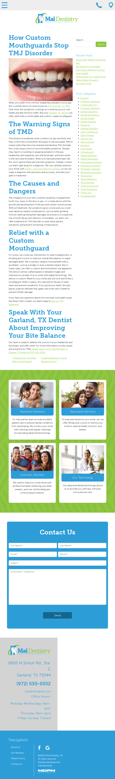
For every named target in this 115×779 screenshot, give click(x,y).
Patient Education (89, 159)
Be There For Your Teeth (88, 66)
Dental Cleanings (89, 111)
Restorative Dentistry (91, 172)
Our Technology (82, 477)
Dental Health (87, 118)
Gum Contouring (89, 132)
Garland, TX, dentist (58, 112)
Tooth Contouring (89, 186)
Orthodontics (87, 152)
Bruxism (85, 98)
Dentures (85, 125)
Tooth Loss (86, 192)
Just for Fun (86, 138)
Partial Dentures (89, 155)
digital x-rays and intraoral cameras (42, 168)
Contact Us (16, 764)
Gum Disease (87, 135)
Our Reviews (17, 752)
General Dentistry (89, 128)
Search (79, 40)
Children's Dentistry (90, 101)
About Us (15, 747)
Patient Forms (18, 758)
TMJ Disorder (87, 182)
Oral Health (86, 148)
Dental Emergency (90, 115)
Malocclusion (87, 142)
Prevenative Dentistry (91, 162)
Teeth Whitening (89, 179)
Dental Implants (88, 121)
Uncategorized (88, 196)
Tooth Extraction (89, 189)
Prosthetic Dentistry (91, 169)
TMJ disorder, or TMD (59, 106)
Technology (86, 175)
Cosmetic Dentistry (90, 108)
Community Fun (89, 105)
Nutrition (85, 145)
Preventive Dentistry (91, 165)
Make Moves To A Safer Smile (91, 76)
